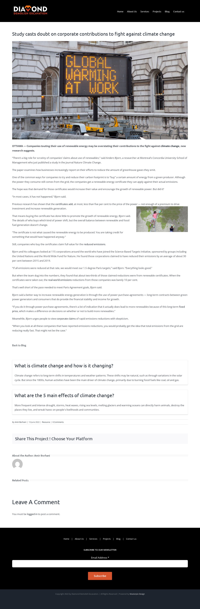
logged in (32, 514)
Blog (118, 538)
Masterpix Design (137, 594)
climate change (169, 146)
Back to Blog (19, 345)
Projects (107, 538)
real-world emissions (60, 280)
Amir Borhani (20, 422)
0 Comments (58, 422)
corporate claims (66, 318)
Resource (46, 422)
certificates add (64, 204)
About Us (79, 538)
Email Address (100, 557)
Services (93, 538)
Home (66, 538)
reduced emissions (94, 244)
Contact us (131, 538)
